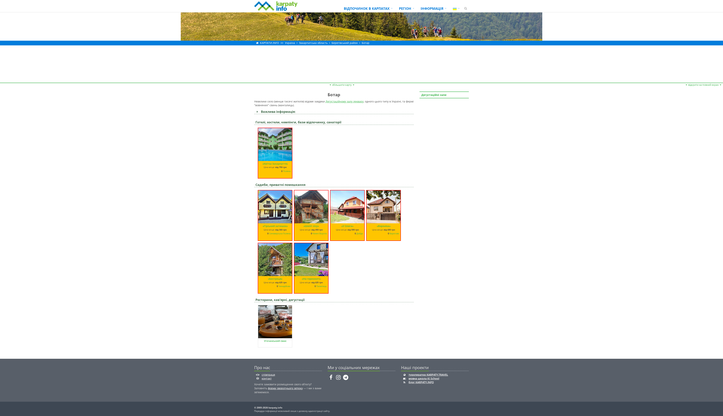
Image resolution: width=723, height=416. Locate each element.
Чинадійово (284, 286)
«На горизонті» (311, 278)
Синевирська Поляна (280, 233)
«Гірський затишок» (275, 226)
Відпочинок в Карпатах (367, 8)
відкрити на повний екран (703, 84)
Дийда (359, 233)
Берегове (394, 233)
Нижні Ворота (320, 233)
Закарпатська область (313, 43)
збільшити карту (342, 84)
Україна (290, 43)
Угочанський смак (275, 341)
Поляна (287, 171)
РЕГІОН (405, 8)
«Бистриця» (275, 278)
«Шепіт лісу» (311, 226)
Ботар (365, 43)
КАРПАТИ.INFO (269, 43)
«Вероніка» (383, 226)
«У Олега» (347, 226)
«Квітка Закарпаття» (275, 163)
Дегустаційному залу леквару (345, 101)
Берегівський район (345, 43)
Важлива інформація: (277, 112)
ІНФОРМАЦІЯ (432, 8)
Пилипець (321, 286)
